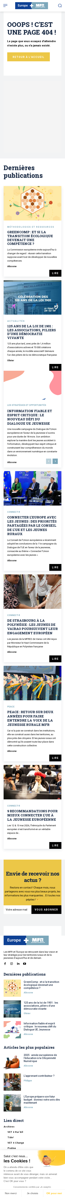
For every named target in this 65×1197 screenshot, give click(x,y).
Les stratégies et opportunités (26, 405)
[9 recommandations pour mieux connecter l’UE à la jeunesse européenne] (32, 782)
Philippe (28, 1080)
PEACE (10, 707)
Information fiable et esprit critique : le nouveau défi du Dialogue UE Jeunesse (29, 417)
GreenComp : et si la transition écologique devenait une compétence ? (30, 238)
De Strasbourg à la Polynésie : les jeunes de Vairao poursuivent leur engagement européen (32, 626)
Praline (12, 1148)
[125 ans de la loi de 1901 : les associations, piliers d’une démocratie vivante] (32, 297)
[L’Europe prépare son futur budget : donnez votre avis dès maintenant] (12, 1102)
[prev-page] (48, 461)
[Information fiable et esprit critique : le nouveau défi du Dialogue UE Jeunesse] (12, 1029)
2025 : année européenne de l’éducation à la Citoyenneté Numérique (40, 1058)
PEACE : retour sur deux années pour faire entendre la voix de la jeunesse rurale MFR (30, 718)
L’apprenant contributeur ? (39, 1075)
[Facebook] (5, 962)
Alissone (12, 266)
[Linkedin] (18, 962)
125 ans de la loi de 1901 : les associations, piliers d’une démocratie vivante (31, 332)
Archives (9, 1126)
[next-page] (55, 461)
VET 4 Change (16, 1143)
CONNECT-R (13, 512)
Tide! (11, 1137)
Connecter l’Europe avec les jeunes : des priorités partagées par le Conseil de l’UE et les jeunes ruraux (32, 525)
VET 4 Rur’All (15, 1132)
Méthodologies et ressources (30, 227)
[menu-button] (5, 5)
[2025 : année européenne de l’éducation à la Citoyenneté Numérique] (12, 1061)
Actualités (16, 321)
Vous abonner (46, 909)
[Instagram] (11, 962)
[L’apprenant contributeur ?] (12, 1082)
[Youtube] (24, 962)
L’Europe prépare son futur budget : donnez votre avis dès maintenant (42, 1099)
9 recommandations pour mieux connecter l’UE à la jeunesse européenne (32, 815)
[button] (60, 5)
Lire (55, 273)
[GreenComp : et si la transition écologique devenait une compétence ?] (32, 203)
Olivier (10, 360)
